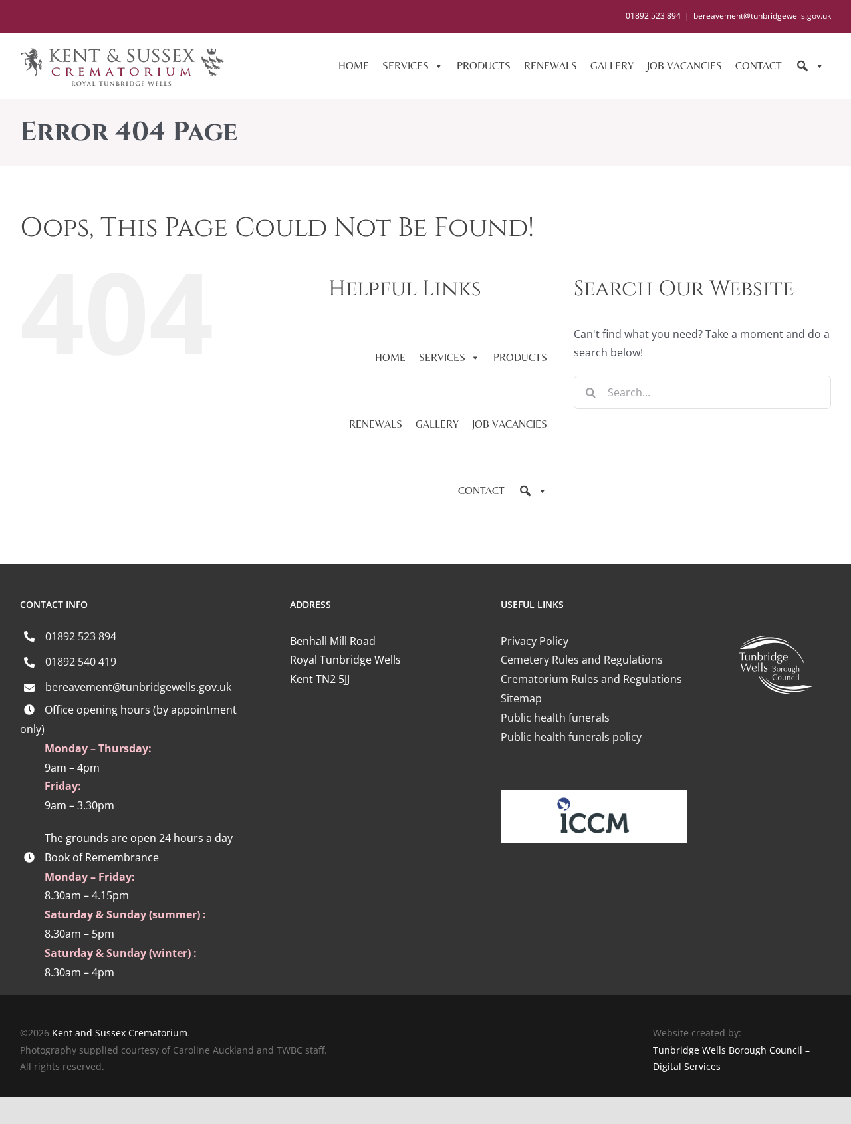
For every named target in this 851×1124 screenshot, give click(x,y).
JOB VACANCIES (684, 65)
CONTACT (758, 65)
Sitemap (521, 698)
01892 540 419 (80, 661)
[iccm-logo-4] (594, 795)
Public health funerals (555, 717)
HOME (353, 65)
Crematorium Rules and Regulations (591, 679)
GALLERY (612, 65)
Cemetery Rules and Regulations (582, 659)
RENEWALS (550, 65)
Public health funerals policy (571, 737)
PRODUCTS (484, 65)
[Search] (810, 66)
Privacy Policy (534, 641)
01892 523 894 (80, 636)
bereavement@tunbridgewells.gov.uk (762, 15)
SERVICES (405, 65)
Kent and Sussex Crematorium (119, 1032)
